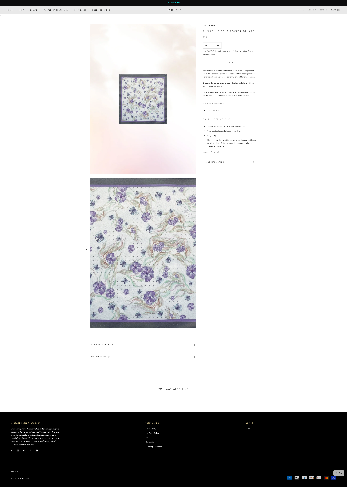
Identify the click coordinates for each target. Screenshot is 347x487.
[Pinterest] (218, 152)
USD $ (299, 10)
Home (10, 10)
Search (323, 10)
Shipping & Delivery (102, 345)
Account (312, 10)
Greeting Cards (101, 10)
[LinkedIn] (37, 450)
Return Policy (150, 428)
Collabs (34, 10)
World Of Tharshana (56, 10)
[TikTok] (30, 450)
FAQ (147, 437)
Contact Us (149, 442)
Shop (21, 10)
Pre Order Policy (100, 357)
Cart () (335, 10)
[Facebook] (211, 152)
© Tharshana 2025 (20, 478)
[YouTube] (24, 450)
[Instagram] (18, 450)
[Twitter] (215, 152)
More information (214, 162)
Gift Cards (80, 10)
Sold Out (230, 62)
